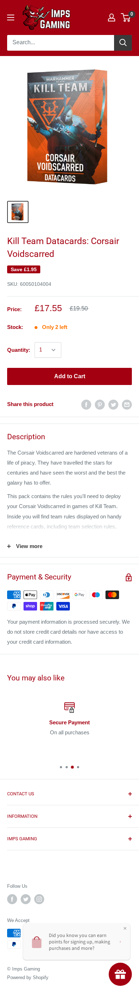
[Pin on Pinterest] (100, 404)
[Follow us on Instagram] (39, 899)
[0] (126, 17)
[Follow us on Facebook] (12, 899)
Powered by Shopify (27, 977)
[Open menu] (10, 17)
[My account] (111, 17)
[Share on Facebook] (86, 404)
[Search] (123, 43)
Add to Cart (69, 376)
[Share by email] (127, 404)
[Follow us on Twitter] (26, 899)
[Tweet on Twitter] (113, 404)
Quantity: (18, 350)
